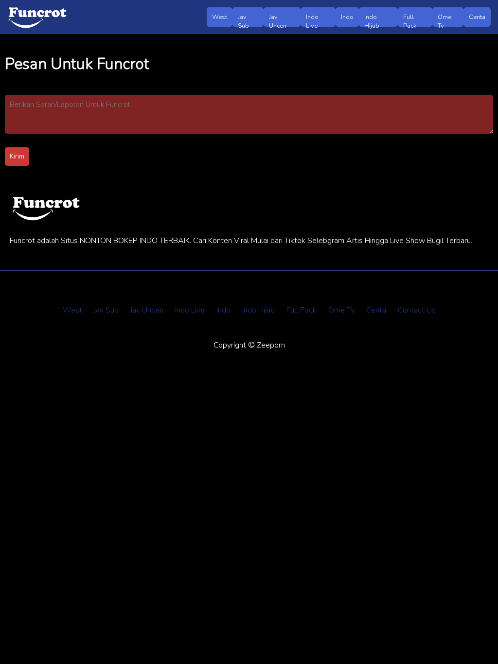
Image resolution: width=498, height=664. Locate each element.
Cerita (477, 17)
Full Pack (409, 20)
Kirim (17, 156)
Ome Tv (444, 20)
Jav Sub (243, 20)
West (219, 17)
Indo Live (312, 20)
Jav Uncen (277, 20)
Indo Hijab (371, 20)
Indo (347, 17)
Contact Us (417, 310)
